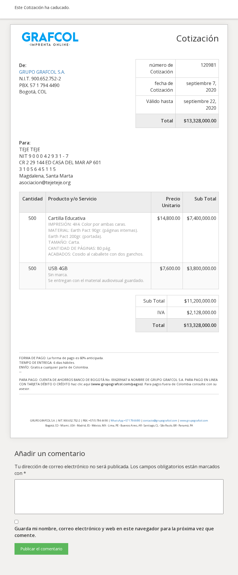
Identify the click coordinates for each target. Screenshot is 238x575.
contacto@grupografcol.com (160, 420)
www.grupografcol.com (194, 420)
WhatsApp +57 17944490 (125, 420)
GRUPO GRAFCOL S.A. (42, 72)
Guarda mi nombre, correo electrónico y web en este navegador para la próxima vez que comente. (114, 531)
